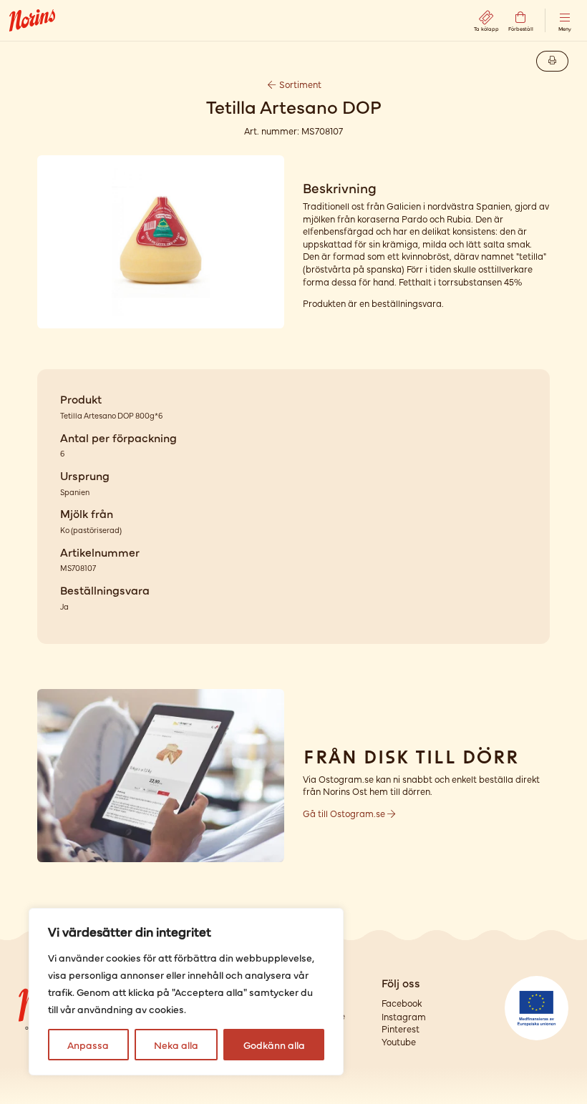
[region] (186, 991)
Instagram (404, 1016)
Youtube (399, 1041)
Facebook (402, 1003)
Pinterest (400, 1028)
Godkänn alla (274, 1044)
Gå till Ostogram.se (345, 813)
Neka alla (176, 1044)
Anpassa (88, 1044)
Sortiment (299, 84)
